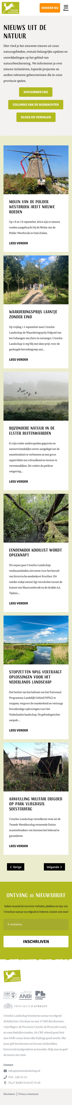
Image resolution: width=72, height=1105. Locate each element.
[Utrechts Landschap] (10, 8)
